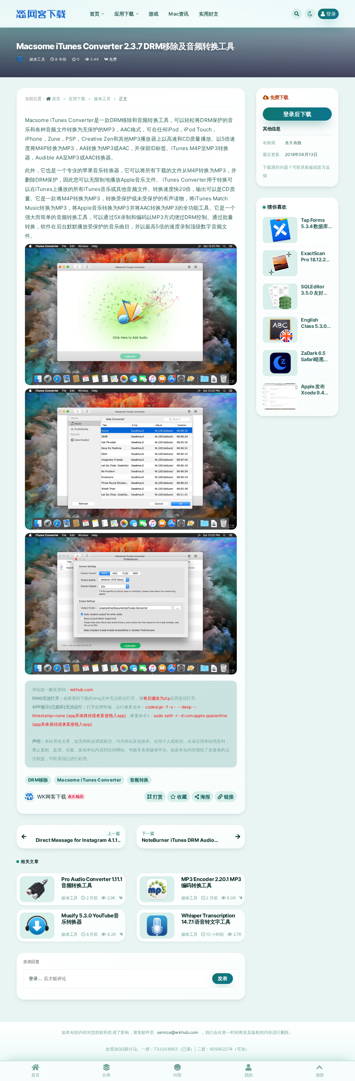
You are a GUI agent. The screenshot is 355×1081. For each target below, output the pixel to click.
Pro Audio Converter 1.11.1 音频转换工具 (91, 882)
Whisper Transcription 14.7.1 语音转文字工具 (208, 918)
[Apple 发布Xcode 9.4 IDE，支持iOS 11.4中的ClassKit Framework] (280, 396)
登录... (35, 978)
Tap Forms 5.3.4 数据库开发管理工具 (315, 226)
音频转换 (139, 780)
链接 (228, 797)
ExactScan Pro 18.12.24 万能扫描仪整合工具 (315, 262)
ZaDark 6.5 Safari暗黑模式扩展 (314, 359)
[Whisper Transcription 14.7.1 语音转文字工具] (157, 926)
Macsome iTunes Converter (89, 780)
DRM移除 (38, 780)
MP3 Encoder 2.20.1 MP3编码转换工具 (211, 882)
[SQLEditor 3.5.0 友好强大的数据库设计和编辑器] (280, 297)
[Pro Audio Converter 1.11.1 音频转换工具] (37, 889)
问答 (177, 1075)
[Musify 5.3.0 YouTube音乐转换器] (37, 926)
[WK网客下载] (20, 59)
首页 (56, 98)
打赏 (157, 797)
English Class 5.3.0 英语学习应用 (315, 326)
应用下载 (77, 98)
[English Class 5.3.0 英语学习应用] (280, 330)
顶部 (319, 1075)
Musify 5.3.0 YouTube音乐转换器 (90, 918)
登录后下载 (297, 114)
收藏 (181, 797)
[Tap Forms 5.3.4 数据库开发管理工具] (280, 230)
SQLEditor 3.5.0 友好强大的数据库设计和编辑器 (315, 296)
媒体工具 (37, 59)
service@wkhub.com (177, 1032)
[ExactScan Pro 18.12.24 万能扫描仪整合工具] (280, 263)
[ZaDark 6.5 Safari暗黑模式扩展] (280, 363)
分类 (106, 1075)
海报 (204, 797)
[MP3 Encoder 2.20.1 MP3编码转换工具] (157, 889)
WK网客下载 (60, 796)
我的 (248, 1075)
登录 (331, 14)
